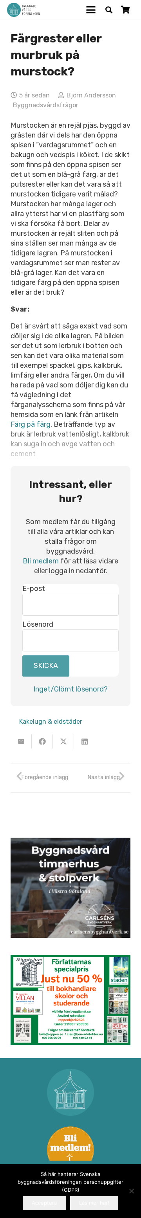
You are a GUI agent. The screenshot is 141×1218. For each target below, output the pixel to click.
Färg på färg (31, 424)
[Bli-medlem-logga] (70, 1150)
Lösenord (37, 624)
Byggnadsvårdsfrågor (45, 105)
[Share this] (42, 741)
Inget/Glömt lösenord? (70, 689)
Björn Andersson (91, 95)
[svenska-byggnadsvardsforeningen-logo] (23, 10)
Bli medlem (41, 561)
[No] (131, 1191)
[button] (91, 10)
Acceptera (44, 1203)
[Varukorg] (125, 10)
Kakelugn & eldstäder (50, 721)
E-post (33, 588)
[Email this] (21, 741)
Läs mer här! (94, 1203)
